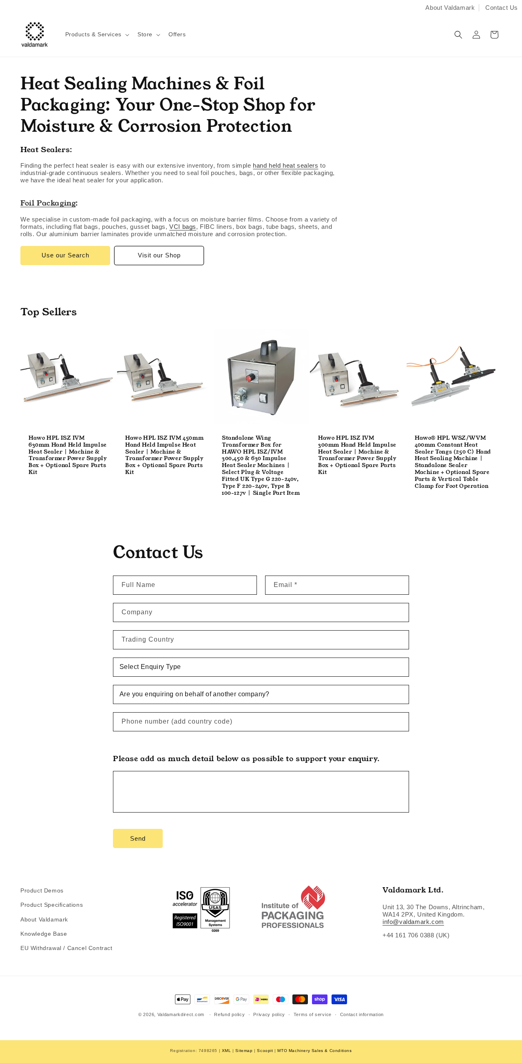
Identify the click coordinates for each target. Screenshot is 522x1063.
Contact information (362, 1014)
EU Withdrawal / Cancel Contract (66, 948)
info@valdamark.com (413, 921)
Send (138, 838)
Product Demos (42, 890)
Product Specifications (51, 904)
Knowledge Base (43, 933)
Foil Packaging (47, 203)
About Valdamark (450, 7)
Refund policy (229, 1014)
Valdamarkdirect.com (180, 1014)
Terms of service (313, 1014)
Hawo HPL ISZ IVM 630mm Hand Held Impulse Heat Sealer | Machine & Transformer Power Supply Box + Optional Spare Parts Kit (68, 455)
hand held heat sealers (285, 165)
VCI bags (182, 226)
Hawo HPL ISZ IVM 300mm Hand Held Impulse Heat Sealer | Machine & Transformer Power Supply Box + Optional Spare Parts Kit (357, 455)
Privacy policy (269, 1014)
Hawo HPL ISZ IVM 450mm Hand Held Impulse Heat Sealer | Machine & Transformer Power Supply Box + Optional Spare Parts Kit (164, 455)
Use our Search (65, 255)
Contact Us (501, 7)
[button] (96, 34)
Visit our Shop (159, 255)
